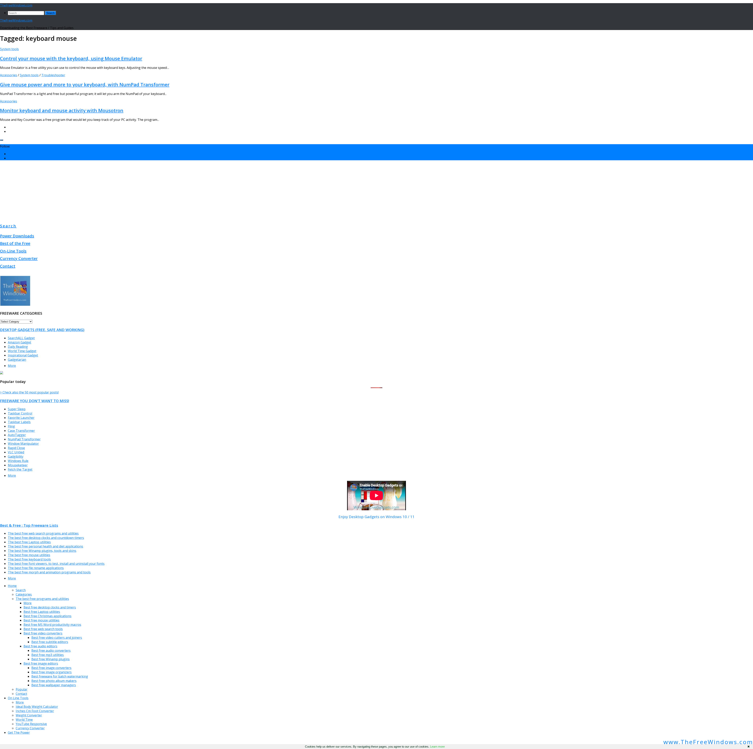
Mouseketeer (18, 465)
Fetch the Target (20, 469)
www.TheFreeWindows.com (708, 742)
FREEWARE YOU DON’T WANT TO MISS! (34, 400)
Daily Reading (18, 346)
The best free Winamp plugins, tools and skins (42, 551)
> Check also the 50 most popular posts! (29, 392)
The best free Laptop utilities (29, 542)
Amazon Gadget (19, 342)
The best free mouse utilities (29, 555)
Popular (21, 689)
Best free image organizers (51, 672)
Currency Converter (19, 258)
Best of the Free (15, 243)
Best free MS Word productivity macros (52, 624)
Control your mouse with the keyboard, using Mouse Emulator (71, 58)
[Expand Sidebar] (1, 140)
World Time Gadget (22, 351)
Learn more (437, 746)
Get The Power (19, 732)
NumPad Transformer (24, 439)
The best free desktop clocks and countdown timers (46, 538)
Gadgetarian (17, 359)
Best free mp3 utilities (47, 655)
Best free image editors (41, 663)
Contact (7, 266)
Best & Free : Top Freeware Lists (29, 525)
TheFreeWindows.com (16, 5)
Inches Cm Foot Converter (35, 711)
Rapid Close (16, 448)
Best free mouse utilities (41, 620)
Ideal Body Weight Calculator (37, 706)
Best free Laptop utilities (42, 612)
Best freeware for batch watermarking (59, 676)
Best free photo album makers (53, 681)
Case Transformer (21, 430)
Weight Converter (29, 715)
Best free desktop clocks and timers (50, 607)
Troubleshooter (53, 75)
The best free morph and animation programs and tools (49, 572)
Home (12, 586)
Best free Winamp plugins (50, 659)
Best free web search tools (43, 629)
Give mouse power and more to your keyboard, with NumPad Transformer (84, 84)
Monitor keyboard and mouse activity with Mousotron (61, 110)
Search (8, 226)
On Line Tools (18, 698)
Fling (11, 426)
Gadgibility (15, 456)
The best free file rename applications (36, 568)
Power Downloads (17, 236)
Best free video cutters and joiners (56, 637)
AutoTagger (17, 435)
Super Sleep (16, 409)
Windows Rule (18, 461)
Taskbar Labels (19, 422)
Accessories (8, 75)
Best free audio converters (51, 650)
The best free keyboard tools (29, 559)
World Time (24, 719)
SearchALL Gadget (21, 338)
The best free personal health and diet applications (45, 546)
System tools (9, 49)
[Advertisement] (376, 190)
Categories (24, 594)
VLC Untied (16, 452)
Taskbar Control (20, 413)
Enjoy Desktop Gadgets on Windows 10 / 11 (376, 516)
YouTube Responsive (31, 724)
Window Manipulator (23, 443)
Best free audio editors (40, 646)
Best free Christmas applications (47, 616)
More (12, 366)
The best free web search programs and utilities (43, 533)
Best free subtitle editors (49, 642)
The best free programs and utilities (42, 599)
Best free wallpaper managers (53, 685)
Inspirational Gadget (23, 355)
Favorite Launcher (21, 418)
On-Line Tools (13, 251)
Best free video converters (43, 633)
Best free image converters (51, 668)
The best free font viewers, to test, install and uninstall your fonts (56, 563)
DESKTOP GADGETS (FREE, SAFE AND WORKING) (42, 329)
